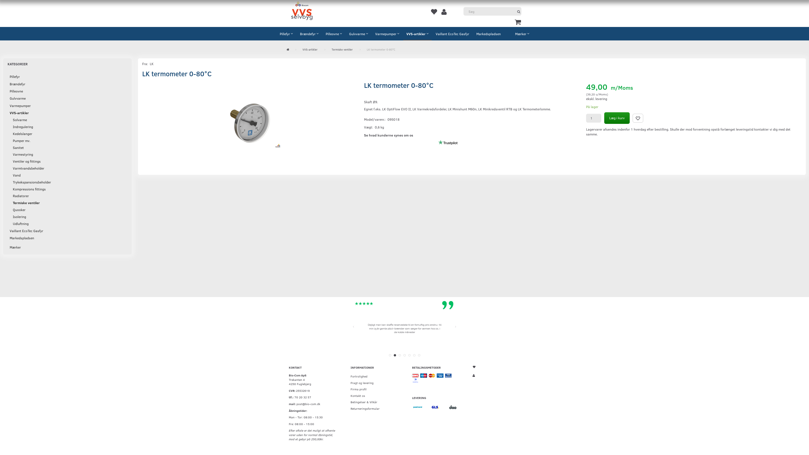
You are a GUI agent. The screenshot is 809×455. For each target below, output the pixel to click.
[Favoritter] (433, 11)
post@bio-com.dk (308, 404)
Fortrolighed (359, 376)
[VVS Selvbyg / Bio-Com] (301, 11)
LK (152, 64)
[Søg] (518, 11)
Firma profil (359, 389)
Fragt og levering (362, 383)
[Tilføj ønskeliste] (638, 118)
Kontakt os (358, 395)
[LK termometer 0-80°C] (250, 123)
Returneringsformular (365, 408)
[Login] (444, 11)
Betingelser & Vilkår (364, 402)
